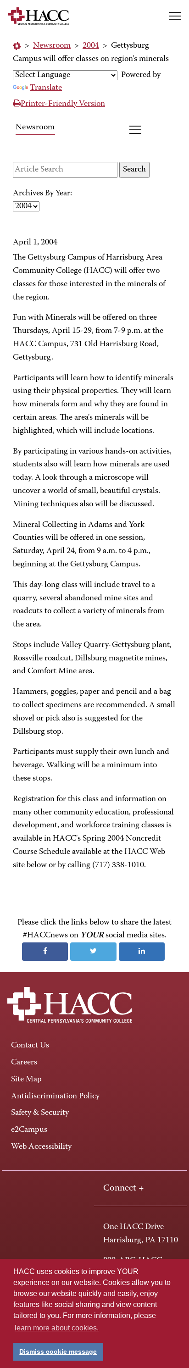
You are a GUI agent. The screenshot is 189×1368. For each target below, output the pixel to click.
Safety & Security (40, 1113)
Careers (24, 1062)
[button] (174, 16)
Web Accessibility (41, 1147)
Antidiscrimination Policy (55, 1096)
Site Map (26, 1079)
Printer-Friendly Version (63, 104)
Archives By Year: (42, 193)
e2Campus (29, 1130)
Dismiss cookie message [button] (58, 1351)
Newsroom (52, 46)
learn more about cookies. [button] (57, 1328)
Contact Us (30, 1045)
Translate (46, 88)
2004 (91, 46)
